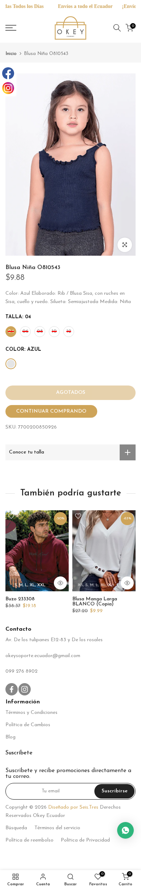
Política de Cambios (27, 725)
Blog (10, 737)
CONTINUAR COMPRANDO (51, 411)
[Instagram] (8, 88)
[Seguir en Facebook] (11, 689)
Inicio (11, 53)
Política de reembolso (29, 840)
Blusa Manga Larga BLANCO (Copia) (94, 601)
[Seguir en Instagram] (24, 689)
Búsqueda (16, 828)
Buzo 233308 (20, 599)
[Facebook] (8, 73)
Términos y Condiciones (31, 712)
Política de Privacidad (85, 840)
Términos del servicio (57, 828)
